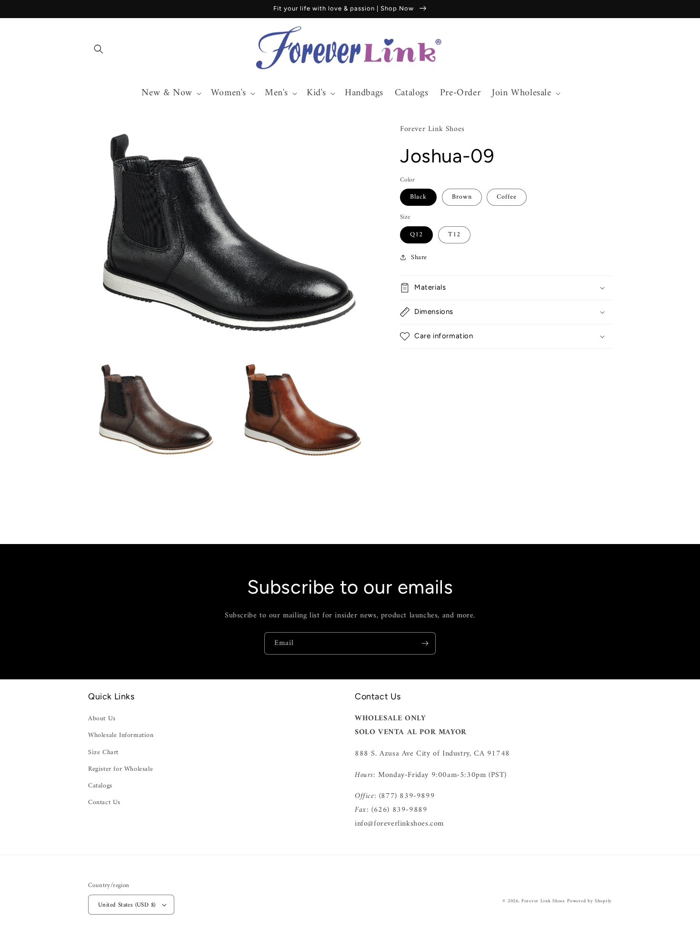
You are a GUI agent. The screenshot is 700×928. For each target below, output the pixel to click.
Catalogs (100, 786)
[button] (98, 49)
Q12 (416, 234)
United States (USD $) (126, 904)
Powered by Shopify (589, 901)
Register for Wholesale (120, 769)
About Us (102, 719)
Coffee (507, 197)
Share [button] (419, 257)
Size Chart (103, 752)
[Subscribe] (424, 643)
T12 (454, 234)
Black (418, 197)
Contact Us (104, 802)
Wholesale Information (121, 735)
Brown (462, 197)
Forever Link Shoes (543, 901)
